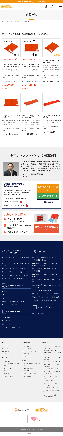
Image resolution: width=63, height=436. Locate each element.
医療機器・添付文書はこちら (11, 201)
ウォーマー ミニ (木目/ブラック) (12, 327)
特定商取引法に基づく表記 (28, 429)
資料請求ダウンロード (48, 196)
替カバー (41, 252)
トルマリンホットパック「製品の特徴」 (52, 358)
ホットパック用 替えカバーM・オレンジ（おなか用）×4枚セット (46, 264)
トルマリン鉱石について (51, 369)
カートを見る (5, 346)
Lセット (4, 298)
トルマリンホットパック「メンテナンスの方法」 (52, 377)
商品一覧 (4, 357)
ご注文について (28, 356)
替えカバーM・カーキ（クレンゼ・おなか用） (46, 297)
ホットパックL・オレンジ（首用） (12, 278)
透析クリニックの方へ (30, 373)
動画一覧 (26, 354)
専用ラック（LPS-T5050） (40, 313)
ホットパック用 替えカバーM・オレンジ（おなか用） (46, 275)
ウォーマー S (6, 317)
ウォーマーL (6, 324)
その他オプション (45, 307)
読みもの (45, 342)
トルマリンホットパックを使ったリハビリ (52, 347)
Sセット (4, 291)
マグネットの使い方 (49, 380)
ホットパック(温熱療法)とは (52, 361)
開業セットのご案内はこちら (46, 228)
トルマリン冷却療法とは (51, 387)
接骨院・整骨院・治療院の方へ (32, 364)
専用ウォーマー (14, 311)
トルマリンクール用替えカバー (42, 290)
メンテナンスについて (30, 351)
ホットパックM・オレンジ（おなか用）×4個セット (15, 264)
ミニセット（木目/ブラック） (11, 304)
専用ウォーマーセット (16, 285)
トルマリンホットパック (6, 6)
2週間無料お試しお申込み (48, 188)
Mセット (4, 294)
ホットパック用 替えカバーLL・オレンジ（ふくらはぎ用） (46, 286)
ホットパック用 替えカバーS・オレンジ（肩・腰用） (44, 270)
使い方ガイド (26, 342)
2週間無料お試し (8, 361)
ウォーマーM (6, 320)
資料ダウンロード (7, 354)
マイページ (5, 348)
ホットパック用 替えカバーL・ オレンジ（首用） (46, 281)
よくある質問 (27, 348)
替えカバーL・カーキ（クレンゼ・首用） (45, 300)
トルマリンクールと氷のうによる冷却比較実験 (52, 396)
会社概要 (40, 429)
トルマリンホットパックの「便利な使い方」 (51, 365)
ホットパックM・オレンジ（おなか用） (14, 272)
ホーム (4, 342)
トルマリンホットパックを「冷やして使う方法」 (51, 384)
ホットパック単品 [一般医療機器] (14, 252)
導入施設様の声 (28, 376)
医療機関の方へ (28, 371)
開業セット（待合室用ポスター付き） (13, 301)
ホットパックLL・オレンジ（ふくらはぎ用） (16, 275)
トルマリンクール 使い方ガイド (52, 391)
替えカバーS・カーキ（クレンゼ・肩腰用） (45, 293)
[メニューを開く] (60, 6)
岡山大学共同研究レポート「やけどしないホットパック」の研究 (52, 352)
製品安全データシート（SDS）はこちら (15, 205)
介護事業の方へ (28, 368)
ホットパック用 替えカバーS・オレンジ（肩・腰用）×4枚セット (44, 259)
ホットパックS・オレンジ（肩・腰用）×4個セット (16, 259)
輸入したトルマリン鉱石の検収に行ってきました (52, 372)
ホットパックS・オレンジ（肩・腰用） (14, 268)
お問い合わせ (48, 202)
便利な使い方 (27, 346)
